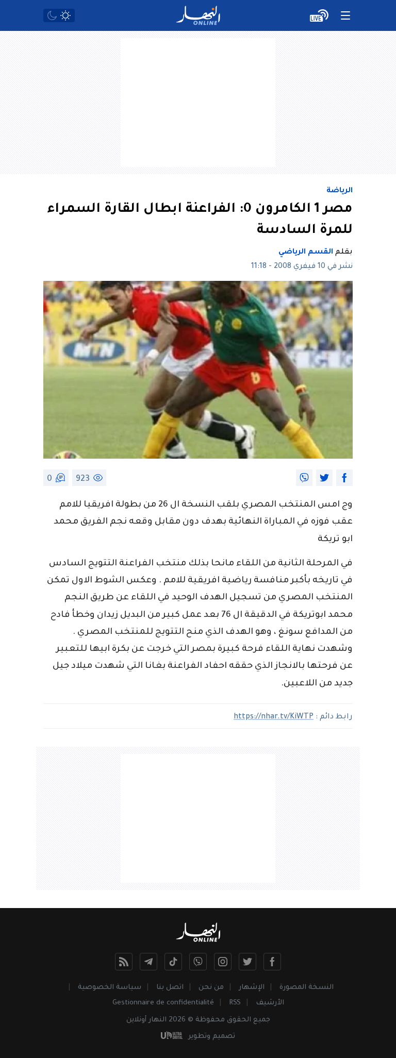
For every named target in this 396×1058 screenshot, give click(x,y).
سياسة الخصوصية (109, 988)
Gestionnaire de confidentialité (163, 1003)
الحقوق (239, 1020)
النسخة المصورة (306, 988)
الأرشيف (270, 1003)
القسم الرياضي (305, 252)
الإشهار (252, 988)
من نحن (211, 988)
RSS (235, 1003)
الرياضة (339, 191)
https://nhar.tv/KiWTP (274, 717)
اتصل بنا (170, 988)
